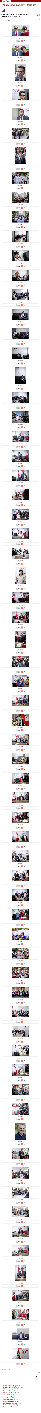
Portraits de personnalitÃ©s (10, 1387)
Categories (4, 14)
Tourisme (5, 1394)
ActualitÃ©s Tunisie (16, 14)
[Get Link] (19, 41)
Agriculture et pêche (8, 1392)
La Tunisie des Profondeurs (10, 1403)
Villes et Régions (7, 1389)
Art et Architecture (8, 1399)
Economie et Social (8, 1390)
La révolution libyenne (9, 1406)
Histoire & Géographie (9, 1396)
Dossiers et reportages (8, 1401)
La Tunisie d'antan (8, 1405)
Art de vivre (6, 1398)
